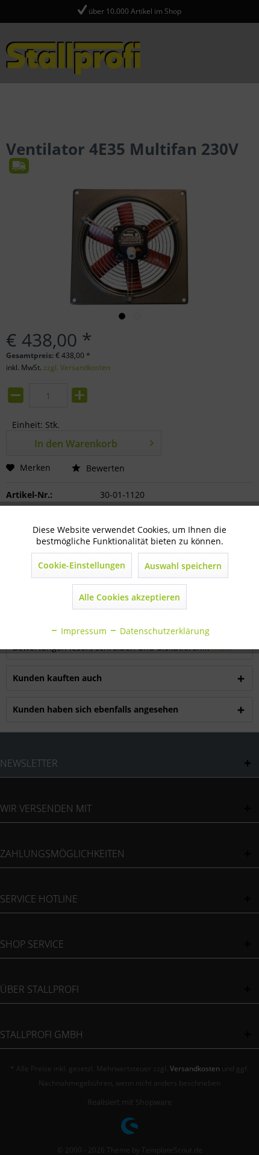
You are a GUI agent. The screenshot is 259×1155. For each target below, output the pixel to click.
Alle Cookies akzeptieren (129, 597)
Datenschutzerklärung (163, 631)
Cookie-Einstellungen (81, 565)
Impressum (82, 631)
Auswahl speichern (183, 565)
